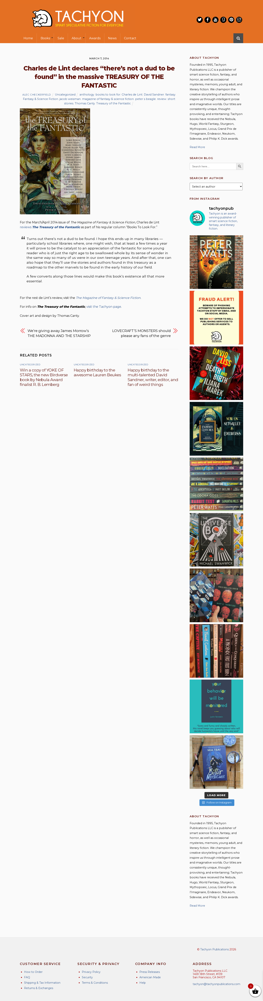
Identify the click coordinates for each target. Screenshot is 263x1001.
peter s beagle (145, 99)
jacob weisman (70, 99)
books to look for (107, 94)
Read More (197, 147)
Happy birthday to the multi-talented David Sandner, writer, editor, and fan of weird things (153, 377)
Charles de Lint (132, 94)
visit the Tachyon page (103, 307)
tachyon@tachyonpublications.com (216, 984)
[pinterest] (231, 20)
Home (28, 38)
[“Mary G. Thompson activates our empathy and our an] (216, 595)
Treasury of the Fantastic (113, 103)
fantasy (170, 94)
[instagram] (239, 20)
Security (87, 977)
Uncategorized (65, 94)
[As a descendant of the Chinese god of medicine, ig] (216, 762)
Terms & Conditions (95, 982)
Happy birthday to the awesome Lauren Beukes (97, 372)
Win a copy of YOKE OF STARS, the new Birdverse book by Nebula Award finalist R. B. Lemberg (44, 377)
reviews (50, 227)
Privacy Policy (91, 972)
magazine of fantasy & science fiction (108, 99)
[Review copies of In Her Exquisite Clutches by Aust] (216, 428)
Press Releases (149, 972)
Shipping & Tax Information (42, 982)
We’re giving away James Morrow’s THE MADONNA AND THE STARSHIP (59, 333)
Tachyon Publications (214, 949)
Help (142, 982)
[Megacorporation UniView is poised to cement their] (216, 706)
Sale (61, 38)
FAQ (27, 977)
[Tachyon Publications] (77, 30)
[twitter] (200, 20)
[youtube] (215, 20)
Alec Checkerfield (36, 94)
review (161, 99)
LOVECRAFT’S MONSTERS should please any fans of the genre (141, 333)
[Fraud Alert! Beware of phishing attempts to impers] (216, 317)
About (76, 38)
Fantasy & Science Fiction (40, 99)
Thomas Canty (85, 103)
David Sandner (154, 94)
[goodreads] (223, 20)
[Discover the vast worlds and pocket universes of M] (216, 540)
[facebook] (207, 20)
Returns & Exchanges (38, 988)
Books (45, 38)
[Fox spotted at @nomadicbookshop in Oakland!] (216, 651)
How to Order (33, 972)
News (112, 38)
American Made (150, 977)
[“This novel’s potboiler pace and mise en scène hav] (216, 373)
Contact (130, 38)
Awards (95, 38)
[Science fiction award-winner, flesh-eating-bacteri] (216, 262)
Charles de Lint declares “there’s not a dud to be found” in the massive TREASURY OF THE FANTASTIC (99, 77)
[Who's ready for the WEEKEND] (216, 484)
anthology (87, 94)
